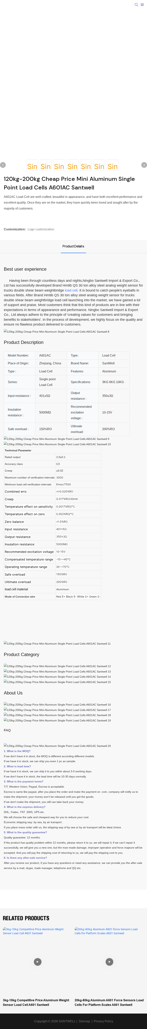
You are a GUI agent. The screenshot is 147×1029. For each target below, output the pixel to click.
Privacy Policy (103, 1021)
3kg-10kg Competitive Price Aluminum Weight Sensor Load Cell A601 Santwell (36, 1002)
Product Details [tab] (73, 246)
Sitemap (84, 1021)
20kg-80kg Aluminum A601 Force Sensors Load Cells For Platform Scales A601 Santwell (109, 1002)
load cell (71, 290)
